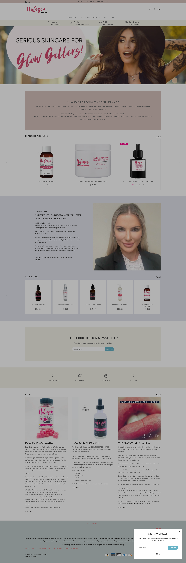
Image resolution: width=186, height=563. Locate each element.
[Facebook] (157, 554)
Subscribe (173, 547)
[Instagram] (159, 554)
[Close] (179, 531)
